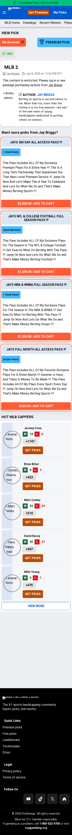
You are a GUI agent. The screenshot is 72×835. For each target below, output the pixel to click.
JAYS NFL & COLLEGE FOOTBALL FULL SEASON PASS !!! (36, 218)
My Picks (60, 12)
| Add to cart (36, 203)
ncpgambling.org (36, 827)
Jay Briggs (13, 73)
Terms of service (14, 777)
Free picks (9, 734)
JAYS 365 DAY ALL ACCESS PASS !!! (36, 142)
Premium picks (12, 727)
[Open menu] (4, 12)
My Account (11, 42)
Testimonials (11, 746)
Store (6, 752)
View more (36, 606)
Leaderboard (11, 740)
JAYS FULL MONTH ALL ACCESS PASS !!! (36, 349)
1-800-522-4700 (49, 823)
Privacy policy (11, 771)
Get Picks (33, 450)
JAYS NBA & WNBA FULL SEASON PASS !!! (36, 285)
